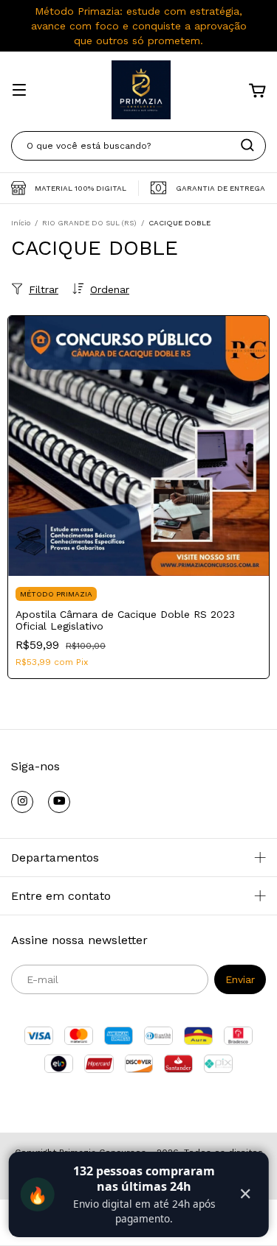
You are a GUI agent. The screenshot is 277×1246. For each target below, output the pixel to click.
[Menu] (19, 91)
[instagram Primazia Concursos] (22, 802)
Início (20, 223)
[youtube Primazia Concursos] (59, 802)
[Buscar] (247, 145)
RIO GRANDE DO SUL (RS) (89, 223)
